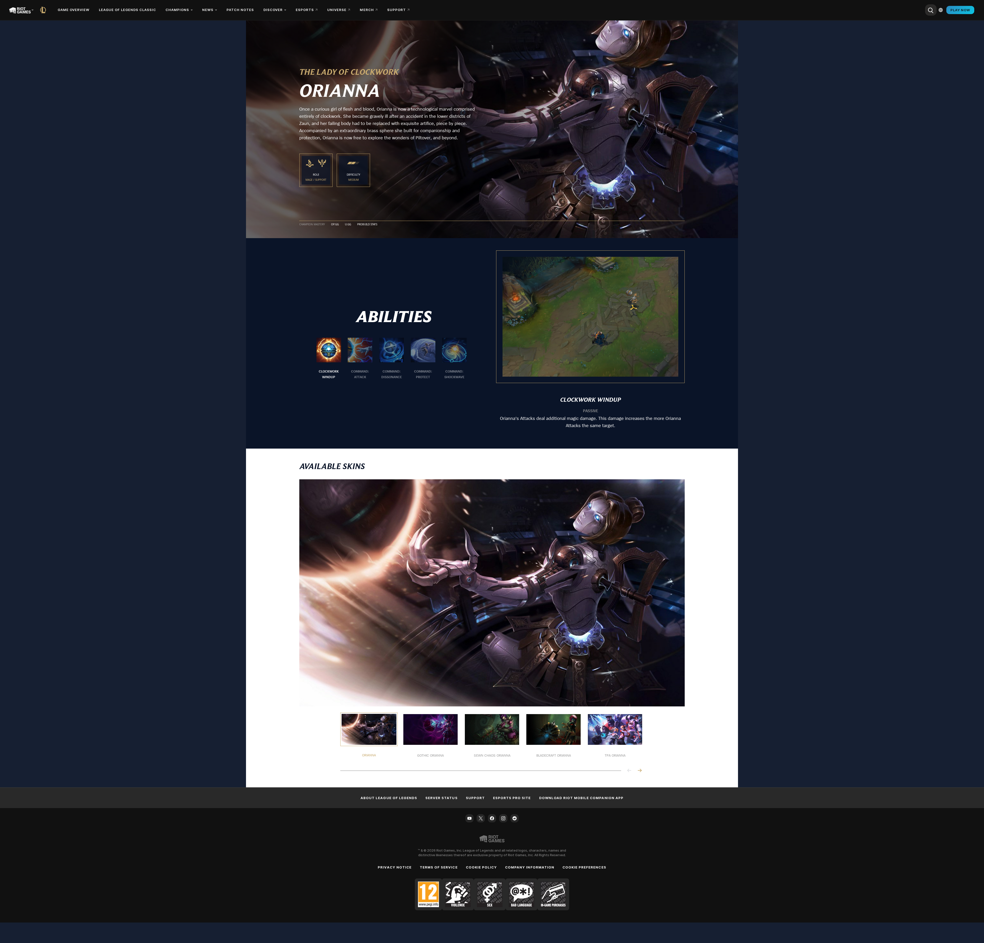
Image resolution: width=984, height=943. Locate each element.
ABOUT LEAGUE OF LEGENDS (389, 798)
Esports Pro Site (512, 798)
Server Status (441, 798)
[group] (391, 359)
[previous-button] (629, 770)
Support (475, 798)
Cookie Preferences (584, 867)
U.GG (348, 224)
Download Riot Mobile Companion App (581, 798)
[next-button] (640, 770)
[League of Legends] (44, 10)
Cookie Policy (481, 867)
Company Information (529, 867)
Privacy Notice (395, 867)
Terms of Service (439, 867)
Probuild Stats (367, 224)
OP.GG (335, 224)
